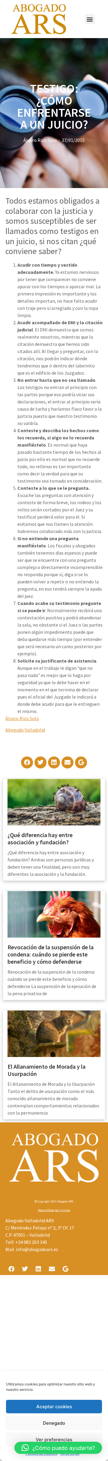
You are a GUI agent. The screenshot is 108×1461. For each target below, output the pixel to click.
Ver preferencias (54, 1439)
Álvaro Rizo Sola (22, 718)
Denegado (54, 1423)
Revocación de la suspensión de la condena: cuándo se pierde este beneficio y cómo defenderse (51, 954)
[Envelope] (68, 762)
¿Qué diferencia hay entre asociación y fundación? (40, 838)
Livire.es (65, 1210)
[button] (90, 19)
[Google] (81, 762)
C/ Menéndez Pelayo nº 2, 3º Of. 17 (39, 1228)
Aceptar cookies (54, 1406)
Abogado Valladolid (25, 730)
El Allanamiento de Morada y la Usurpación (47, 1070)
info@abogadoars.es (37, 1249)
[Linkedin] (54, 762)
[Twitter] (40, 762)
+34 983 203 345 (31, 1242)
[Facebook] (27, 762)
